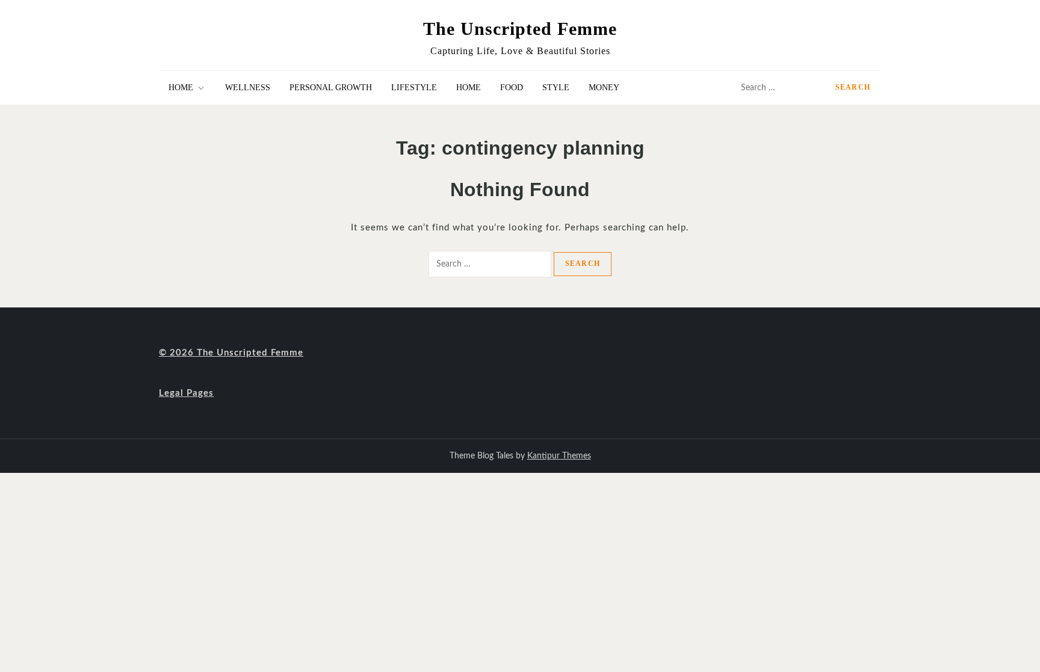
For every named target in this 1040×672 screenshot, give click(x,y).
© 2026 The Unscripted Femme (231, 352)
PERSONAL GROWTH (330, 87)
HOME (181, 87)
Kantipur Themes (559, 456)
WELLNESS (247, 87)
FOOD (511, 87)
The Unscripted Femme (520, 29)
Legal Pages (186, 393)
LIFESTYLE (414, 87)
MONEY (604, 87)
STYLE (555, 87)
